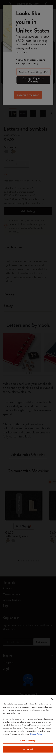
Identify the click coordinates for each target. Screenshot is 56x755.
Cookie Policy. (36, 734)
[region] (28, 725)
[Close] (52, 699)
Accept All (28, 749)
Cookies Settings (28, 740)
